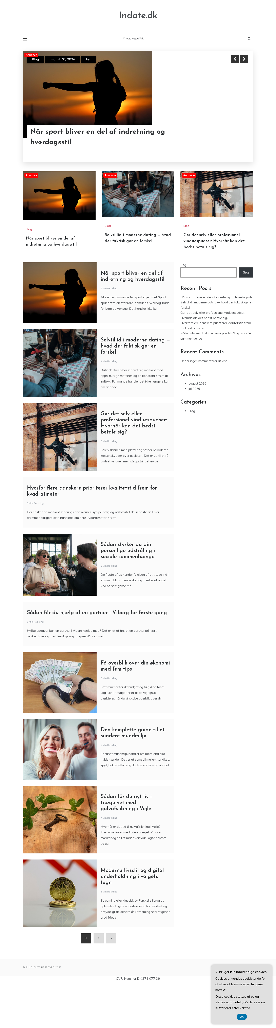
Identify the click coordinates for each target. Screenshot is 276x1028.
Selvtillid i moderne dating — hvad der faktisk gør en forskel (95, 139)
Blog (35, 60)
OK (242, 1016)
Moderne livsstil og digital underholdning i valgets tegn (132, 920)
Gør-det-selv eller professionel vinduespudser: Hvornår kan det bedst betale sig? (214, 285)
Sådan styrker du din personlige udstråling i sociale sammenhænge (128, 594)
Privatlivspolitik (132, 38)
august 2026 (197, 427)
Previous (235, 59)
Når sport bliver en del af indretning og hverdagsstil (216, 341)
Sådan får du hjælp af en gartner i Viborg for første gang (97, 656)
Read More (236, 139)
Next (244, 59)
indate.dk (99, 60)
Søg (183, 309)
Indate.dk (138, 15)
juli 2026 (194, 432)
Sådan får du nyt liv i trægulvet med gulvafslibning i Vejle (126, 846)
